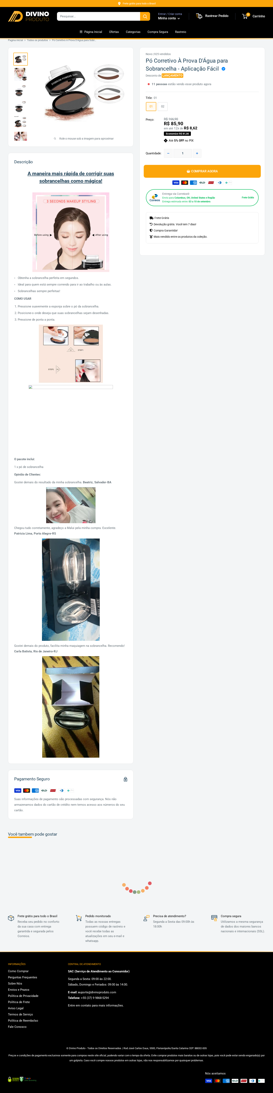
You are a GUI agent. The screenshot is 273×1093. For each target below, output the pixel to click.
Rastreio (180, 32)
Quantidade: (153, 153)
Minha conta (167, 18)
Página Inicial (93, 32)
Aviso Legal (16, 1008)
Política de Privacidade (23, 996)
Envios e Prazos (18, 990)
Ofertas (114, 32)
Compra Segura (157, 32)
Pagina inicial (15, 40)
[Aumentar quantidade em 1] (197, 153)
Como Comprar (18, 971)
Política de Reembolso (23, 1020)
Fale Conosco (17, 1027)
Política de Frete (19, 1002)
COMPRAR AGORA (204, 171)
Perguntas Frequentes (22, 977)
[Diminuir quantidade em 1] (168, 153)
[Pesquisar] (145, 16)
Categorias (133, 32)
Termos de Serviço (20, 1014)
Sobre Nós (15, 983)
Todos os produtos (37, 40)
